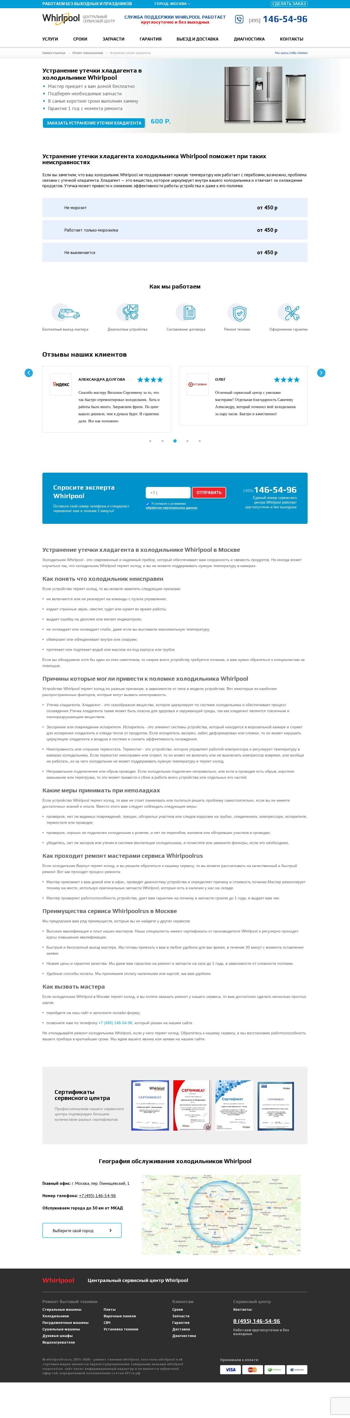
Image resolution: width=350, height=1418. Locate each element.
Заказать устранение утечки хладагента (93, 123)
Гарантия (151, 39)
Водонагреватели (58, 1342)
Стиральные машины (61, 1309)
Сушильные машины (61, 1329)
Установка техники (121, 1329)
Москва (178, 3)
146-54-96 (278, 18)
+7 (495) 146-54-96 (115, 1023)
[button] (150, 441)
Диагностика (249, 39)
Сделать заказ (289, 3)
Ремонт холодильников (87, 53)
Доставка (181, 1329)
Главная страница (53, 53)
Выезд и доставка (197, 39)
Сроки (80, 39)
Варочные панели (120, 1316)
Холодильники (55, 1316)
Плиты (110, 1309)
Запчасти (113, 39)
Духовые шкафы (57, 1336)
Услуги (50, 39)
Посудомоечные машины (65, 1323)
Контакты (291, 39)
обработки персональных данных (171, 507)
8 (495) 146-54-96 (256, 1321)
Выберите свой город (73, 1230)
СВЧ (107, 1323)
